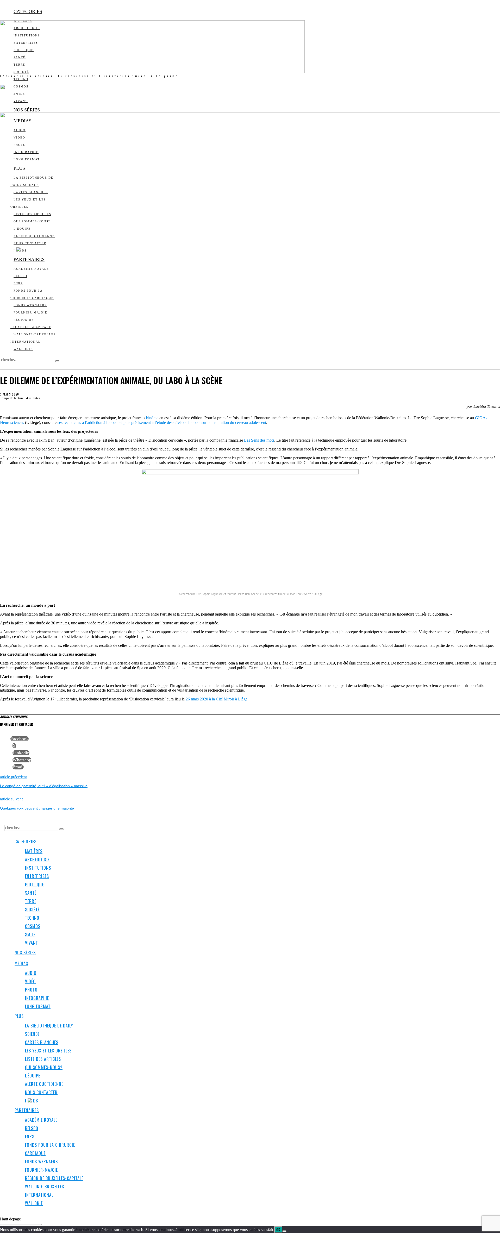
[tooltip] (19, 738)
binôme (152, 418)
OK (278, 1229)
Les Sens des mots (259, 440)
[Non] (284, 1231)
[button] (61, 829)
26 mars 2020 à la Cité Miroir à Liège (216, 699)
